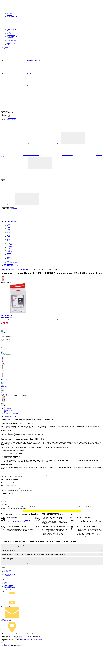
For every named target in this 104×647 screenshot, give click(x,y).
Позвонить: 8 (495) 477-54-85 (31, 155)
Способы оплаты (8, 570)
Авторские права (11, 29)
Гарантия (9, 33)
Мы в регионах (11, 30)
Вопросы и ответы (11, 41)
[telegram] (35, 131)
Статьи (8, 44)
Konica (8, 229)
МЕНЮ (2, 180)
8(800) (11, 119)
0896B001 (3, 364)
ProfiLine (9, 258)
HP (7, 228)
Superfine (9, 261)
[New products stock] (1, 205)
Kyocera (9, 231)
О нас (5, 12)
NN (8, 255)
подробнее (64, 319)
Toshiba (9, 242)
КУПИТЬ (3, 332)
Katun (8, 250)
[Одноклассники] (6, 354)
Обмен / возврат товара (10, 574)
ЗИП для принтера (8, 264)
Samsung (9, 239)
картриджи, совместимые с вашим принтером (19, 520)
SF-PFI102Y (4, 386)
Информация (7, 28)
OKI (8, 233)
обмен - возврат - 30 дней (33, 60)
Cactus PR (9, 244)
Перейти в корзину (6, 645)
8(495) (12, 118)
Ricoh (8, 236)
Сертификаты (10, 39)
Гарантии (9, 13)
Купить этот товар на (6, 315)
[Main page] (12, 109)
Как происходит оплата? (10, 550)
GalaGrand (9, 249)
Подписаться (19, 638)
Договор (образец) (8, 585)
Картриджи (19, 269)
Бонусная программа (12, 43)
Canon (8, 224)
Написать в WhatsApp (67, 155)
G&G (8, 247)
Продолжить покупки (16, 645)
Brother (8, 222)
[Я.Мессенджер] (1, 354)
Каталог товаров (10, 269)
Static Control (10, 259)
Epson (8, 227)
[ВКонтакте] (4, 354)
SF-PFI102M (4, 379)
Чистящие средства (12, 262)
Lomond (9, 253)
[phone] (12, 131)
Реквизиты (9, 15)
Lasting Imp (9, 251)
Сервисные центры (12, 40)
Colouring (9, 246)
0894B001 (3, 357)
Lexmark (9, 232)
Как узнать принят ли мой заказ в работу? (15, 563)
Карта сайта (7, 582)
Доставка (29, 85)
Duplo (8, 225)
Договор (9, 32)
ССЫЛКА (14, 208)
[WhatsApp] (10, 354)
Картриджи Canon (27, 269)
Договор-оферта (11, 35)
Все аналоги (4, 394)
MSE (8, 254)
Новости (6, 46)
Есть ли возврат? (7, 559)
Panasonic (9, 235)
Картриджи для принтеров (11, 221)
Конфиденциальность (12, 16)
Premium (9, 257)
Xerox (8, 243)
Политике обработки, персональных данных (31, 639)
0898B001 (3, 372)
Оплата (28, 73)
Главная (3, 269)
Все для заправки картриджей (11, 265)
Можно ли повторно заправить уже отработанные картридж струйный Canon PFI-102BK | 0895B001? (34, 554)
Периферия (7, 266)
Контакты (29, 96)
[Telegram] (8, 354)
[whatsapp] (58, 131)
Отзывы (6, 47)
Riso (8, 238)
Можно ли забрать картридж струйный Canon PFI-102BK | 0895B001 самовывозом (28, 546)
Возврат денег (10, 37)
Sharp (8, 240)
